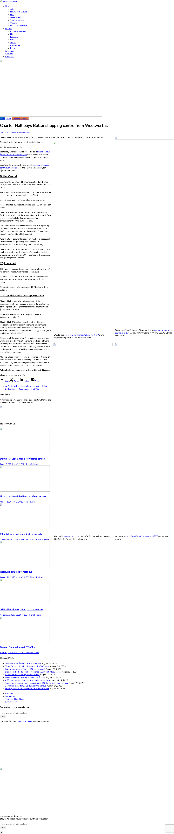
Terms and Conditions (14, 699)
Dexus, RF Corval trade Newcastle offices (22, 458)
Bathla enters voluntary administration (22, 674)
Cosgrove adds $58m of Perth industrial (23, 663)
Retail (13, 48)
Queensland (15, 17)
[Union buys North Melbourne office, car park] (25, 491)
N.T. (12, 14)
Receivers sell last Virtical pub (16, 571)
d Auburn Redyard (90, 335)
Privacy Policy (11, 701)
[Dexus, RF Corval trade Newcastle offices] (25, 453)
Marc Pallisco (26, 132)
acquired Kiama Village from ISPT (142, 536)
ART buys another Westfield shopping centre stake (28, 680)
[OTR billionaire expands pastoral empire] (25, 604)
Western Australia (18, 25)
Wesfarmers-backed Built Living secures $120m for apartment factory (36, 683)
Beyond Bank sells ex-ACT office (17, 647)
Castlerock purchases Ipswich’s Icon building (26, 386)
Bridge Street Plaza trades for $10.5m (24, 389)
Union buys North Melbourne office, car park (23, 496)
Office (13, 42)
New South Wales (18, 11)
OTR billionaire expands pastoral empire (21, 609)
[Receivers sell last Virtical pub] (25, 566)
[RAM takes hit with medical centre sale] (25, 528)
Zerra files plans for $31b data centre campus (25, 685)
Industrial (14, 37)
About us (9, 53)
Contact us (10, 696)
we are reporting (71, 536)
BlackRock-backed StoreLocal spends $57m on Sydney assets (33, 671)
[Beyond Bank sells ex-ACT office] (25, 641)
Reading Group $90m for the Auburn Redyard (25, 153)
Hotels (13, 34)
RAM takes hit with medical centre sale (21, 534)
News (7, 6)
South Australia (17, 20)
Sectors (8, 28)
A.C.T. (12, 9)
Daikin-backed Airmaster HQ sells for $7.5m (25, 677)
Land (12, 39)
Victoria (13, 23)
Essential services (18, 31)
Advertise (9, 56)
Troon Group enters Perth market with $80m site (27, 666)
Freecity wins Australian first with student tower (27, 688)
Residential (15, 45)
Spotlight (9, 51)
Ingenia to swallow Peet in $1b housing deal (25, 669)
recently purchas (73, 335)
